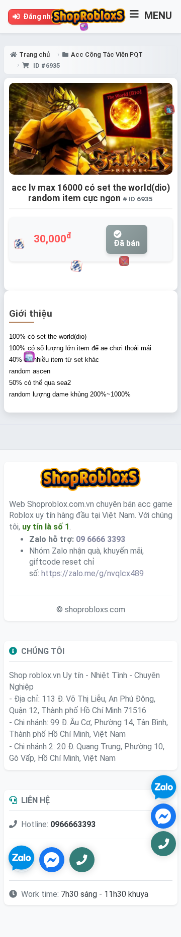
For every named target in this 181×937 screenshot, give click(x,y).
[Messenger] (51, 859)
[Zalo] (21, 859)
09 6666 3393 (100, 539)
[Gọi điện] (82, 859)
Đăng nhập (40, 17)
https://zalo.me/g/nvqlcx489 (92, 573)
